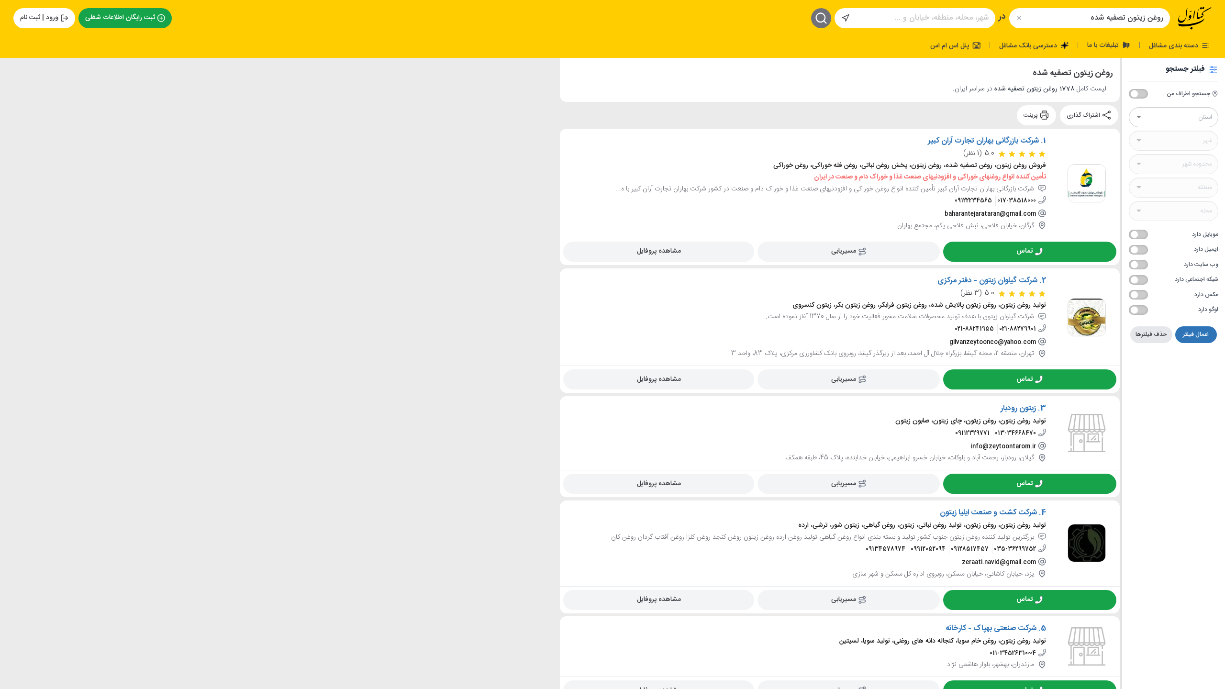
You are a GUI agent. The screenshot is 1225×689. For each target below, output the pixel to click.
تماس (1024, 250)
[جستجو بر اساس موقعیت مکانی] (845, 18)
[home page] (1195, 18)
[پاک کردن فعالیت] (1019, 18)
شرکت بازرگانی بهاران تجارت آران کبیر (983, 140)
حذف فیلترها (1151, 334)
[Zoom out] (15, 91)
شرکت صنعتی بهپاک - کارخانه (991, 628)
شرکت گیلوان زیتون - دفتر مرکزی (987, 280)
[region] (280, 373)
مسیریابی (843, 250)
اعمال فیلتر (1196, 334)
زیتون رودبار (1018, 408)
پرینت (1031, 115)
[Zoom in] (15, 72)
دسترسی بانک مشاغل (1029, 45)
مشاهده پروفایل (659, 250)
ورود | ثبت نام (39, 17)
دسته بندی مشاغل (1174, 45)
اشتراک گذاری (1084, 115)
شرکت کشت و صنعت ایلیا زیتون (988, 512)
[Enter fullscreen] (15, 115)
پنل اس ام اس (950, 45)
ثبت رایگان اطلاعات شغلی (120, 17)
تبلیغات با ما (1104, 45)
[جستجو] (821, 18)
